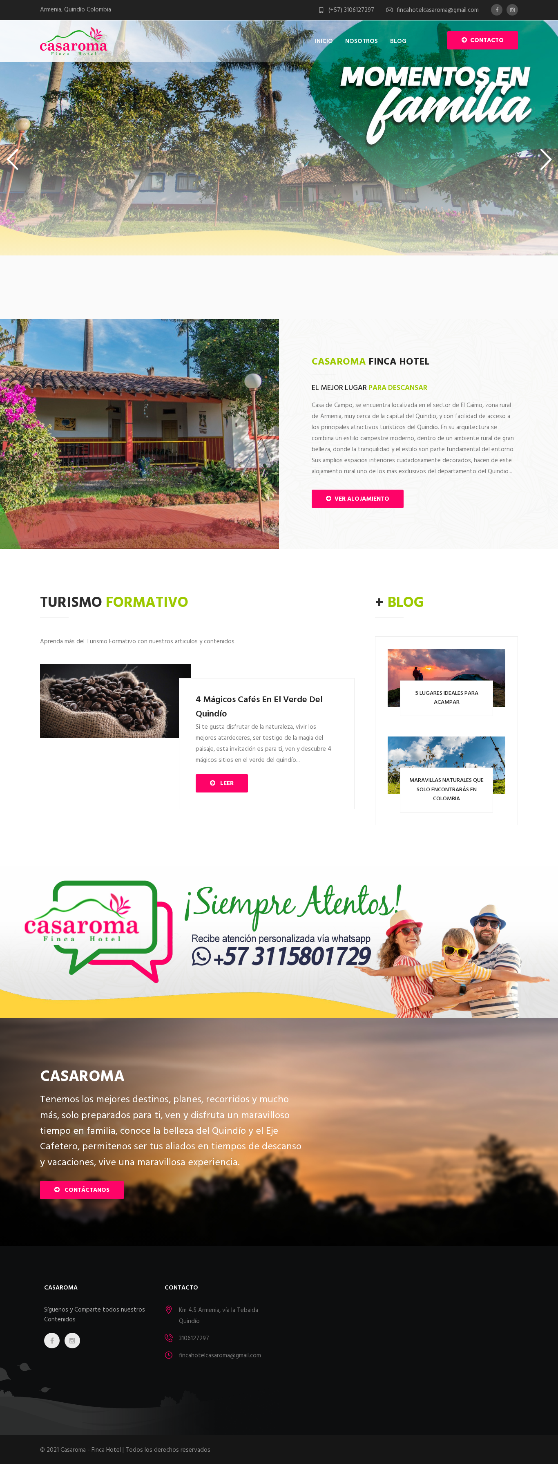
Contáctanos (84, 1190)
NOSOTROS (361, 41)
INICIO (324, 41)
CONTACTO (485, 40)
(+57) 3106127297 (351, 10)
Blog (398, 41)
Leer (224, 783)
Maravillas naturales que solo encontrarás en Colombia (446, 790)
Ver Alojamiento (360, 499)
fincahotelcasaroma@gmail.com (438, 10)
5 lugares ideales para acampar (446, 698)
